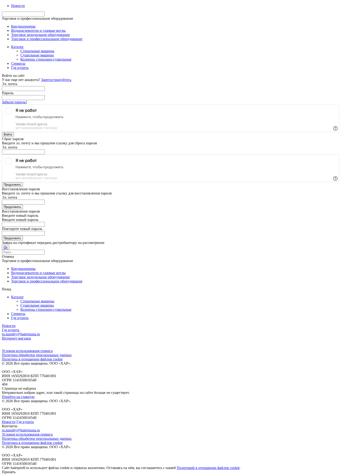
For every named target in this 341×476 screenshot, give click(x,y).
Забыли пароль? (14, 102)
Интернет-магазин (16, 338)
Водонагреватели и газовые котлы (38, 30)
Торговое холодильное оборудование (40, 35)
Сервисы (18, 314)
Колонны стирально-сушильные (45, 309)
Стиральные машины (37, 301)
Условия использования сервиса (27, 351)
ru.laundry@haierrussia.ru (21, 334)
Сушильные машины (37, 305)
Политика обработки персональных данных (37, 355)
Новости (18, 6)
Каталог (17, 297)
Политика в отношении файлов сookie (32, 359)
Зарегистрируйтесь (56, 80)
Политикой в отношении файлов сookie (208, 468)
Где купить (20, 318)
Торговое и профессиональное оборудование (46, 39)
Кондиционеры (23, 26)
